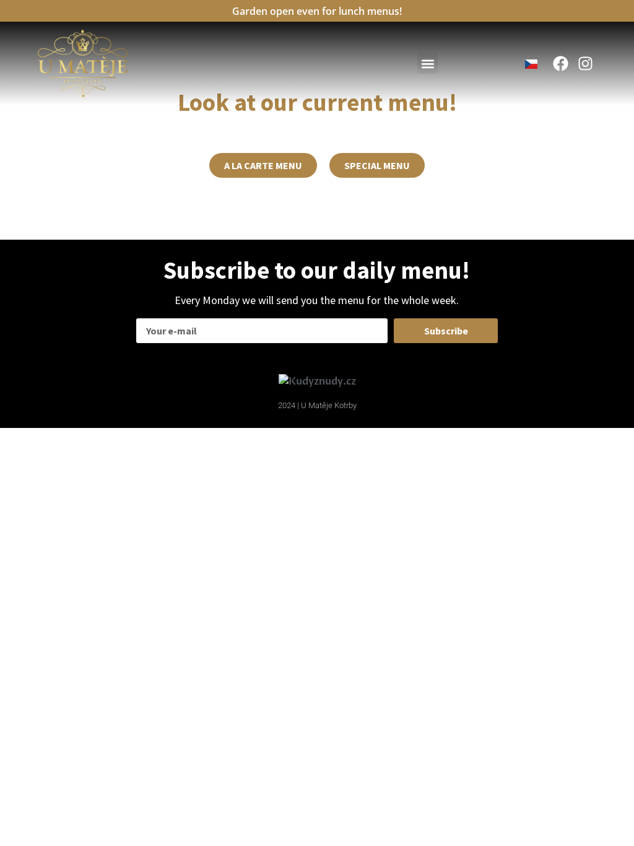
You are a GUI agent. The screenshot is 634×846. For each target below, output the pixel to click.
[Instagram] (585, 63)
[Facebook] (560, 63)
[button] (427, 63)
